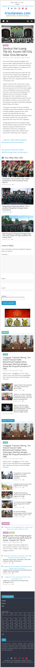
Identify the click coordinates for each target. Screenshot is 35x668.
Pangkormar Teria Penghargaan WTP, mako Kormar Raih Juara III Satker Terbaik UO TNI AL (17, 537)
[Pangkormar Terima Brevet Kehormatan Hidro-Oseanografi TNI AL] (17, 577)
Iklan (3, 606)
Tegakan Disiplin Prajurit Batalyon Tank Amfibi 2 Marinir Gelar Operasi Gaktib (22, 386)
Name (4, 278)
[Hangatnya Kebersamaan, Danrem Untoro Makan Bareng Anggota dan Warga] (7, 492)
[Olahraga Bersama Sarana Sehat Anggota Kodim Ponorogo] (7, 483)
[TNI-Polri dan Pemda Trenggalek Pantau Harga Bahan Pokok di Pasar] (7, 501)
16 (30, 622)
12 (12, 622)
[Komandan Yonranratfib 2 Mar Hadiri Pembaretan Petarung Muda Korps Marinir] (17, 161)
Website (4, 296)
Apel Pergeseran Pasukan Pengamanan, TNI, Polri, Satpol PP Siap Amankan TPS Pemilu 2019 (16, 235)
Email (4, 288)
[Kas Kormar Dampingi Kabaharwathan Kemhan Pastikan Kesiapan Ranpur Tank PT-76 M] (7, 510)
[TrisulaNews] (3, 21)
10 (3, 622)
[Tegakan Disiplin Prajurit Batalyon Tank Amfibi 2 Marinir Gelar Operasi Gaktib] (7, 384)
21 (21, 625)
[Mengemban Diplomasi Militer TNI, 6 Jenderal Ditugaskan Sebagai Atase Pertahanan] (17, 189)
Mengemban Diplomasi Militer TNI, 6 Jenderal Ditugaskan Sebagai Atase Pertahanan (15, 208)
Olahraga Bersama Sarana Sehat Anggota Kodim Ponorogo (22, 485)
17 (3, 625)
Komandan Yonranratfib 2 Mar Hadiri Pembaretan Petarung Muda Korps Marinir (15, 180)
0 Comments (27, 57)
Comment (5, 254)
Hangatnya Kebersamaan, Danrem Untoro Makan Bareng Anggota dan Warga (22, 494)
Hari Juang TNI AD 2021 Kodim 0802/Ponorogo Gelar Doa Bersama (15, 151)
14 (21, 622)
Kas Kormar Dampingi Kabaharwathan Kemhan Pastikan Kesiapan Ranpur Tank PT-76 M (22, 513)
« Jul (3, 634)
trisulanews (18, 57)
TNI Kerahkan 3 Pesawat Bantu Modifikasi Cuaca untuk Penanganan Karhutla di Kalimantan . (22, 475)
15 (26, 622)
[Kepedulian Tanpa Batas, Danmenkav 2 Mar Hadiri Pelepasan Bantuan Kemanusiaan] (17, 556)
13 (17, 622)
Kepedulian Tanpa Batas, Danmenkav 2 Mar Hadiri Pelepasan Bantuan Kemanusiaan (17, 560)
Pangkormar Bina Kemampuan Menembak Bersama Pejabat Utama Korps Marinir (17, 571)
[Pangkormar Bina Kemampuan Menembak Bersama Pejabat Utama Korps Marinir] (17, 566)
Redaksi (4, 601)
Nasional (12, 532)
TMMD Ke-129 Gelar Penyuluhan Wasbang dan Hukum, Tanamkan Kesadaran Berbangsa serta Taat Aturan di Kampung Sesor (22, 396)
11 (7, 622)
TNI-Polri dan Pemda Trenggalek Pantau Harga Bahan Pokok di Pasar (22, 503)
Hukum (5, 354)
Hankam (6, 45)
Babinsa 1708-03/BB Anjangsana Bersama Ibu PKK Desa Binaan (14, 141)
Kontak (3, 603)
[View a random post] (31, 21)
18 (7, 625)
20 (17, 625)
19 (12, 625)
